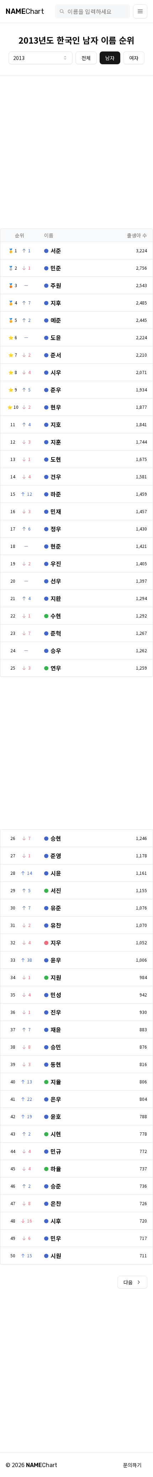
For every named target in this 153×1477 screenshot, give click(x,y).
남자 (110, 57)
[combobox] (41, 57)
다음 (128, 1282)
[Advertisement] (76, 152)
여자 (133, 57)
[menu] (140, 11)
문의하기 (132, 1464)
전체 (86, 57)
